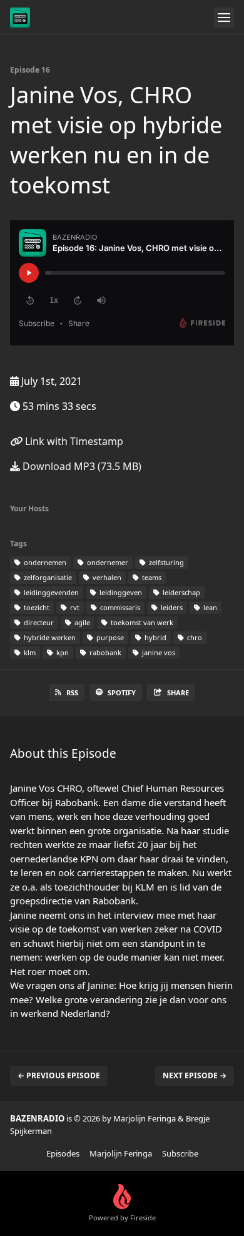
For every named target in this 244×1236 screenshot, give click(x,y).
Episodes (62, 1153)
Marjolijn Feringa (120, 1153)
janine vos (157, 652)
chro (193, 637)
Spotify (122, 692)
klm (29, 652)
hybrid (154, 637)
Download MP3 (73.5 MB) (80, 466)
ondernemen (44, 562)
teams (150, 577)
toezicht (35, 607)
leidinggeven (120, 592)
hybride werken (49, 637)
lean (209, 607)
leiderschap (180, 592)
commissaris (119, 607)
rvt (73, 607)
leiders (171, 607)
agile (81, 622)
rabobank (104, 652)
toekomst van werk (141, 622)
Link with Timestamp (73, 441)
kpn (61, 652)
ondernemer (106, 562)
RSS (72, 692)
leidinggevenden (50, 592)
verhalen (106, 577)
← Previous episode (59, 1075)
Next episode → (194, 1075)
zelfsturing (165, 562)
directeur (38, 622)
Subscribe (180, 1153)
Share (178, 692)
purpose (109, 637)
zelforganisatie (47, 577)
